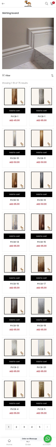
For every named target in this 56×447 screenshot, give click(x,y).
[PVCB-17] (41, 263)
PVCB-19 (41, 325)
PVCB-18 (14, 325)
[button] (52, 3)
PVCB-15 (41, 242)
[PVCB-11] (41, 138)
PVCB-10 (14, 158)
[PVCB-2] (14, 347)
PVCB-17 (41, 283)
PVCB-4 (14, 409)
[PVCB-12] (14, 180)
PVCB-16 (14, 283)
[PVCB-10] (14, 138)
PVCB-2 (15, 367)
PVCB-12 (14, 200)
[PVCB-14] (14, 222)
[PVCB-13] (41, 180)
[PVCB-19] (41, 305)
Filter (8, 75)
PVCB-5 (42, 409)
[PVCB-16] (14, 263)
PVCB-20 (41, 367)
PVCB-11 (41, 158)
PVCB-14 (14, 242)
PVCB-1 (14, 116)
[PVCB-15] (41, 222)
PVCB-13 (41, 200)
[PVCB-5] (41, 389)
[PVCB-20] (41, 347)
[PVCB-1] (14, 96)
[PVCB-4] (14, 389)
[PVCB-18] (14, 305)
